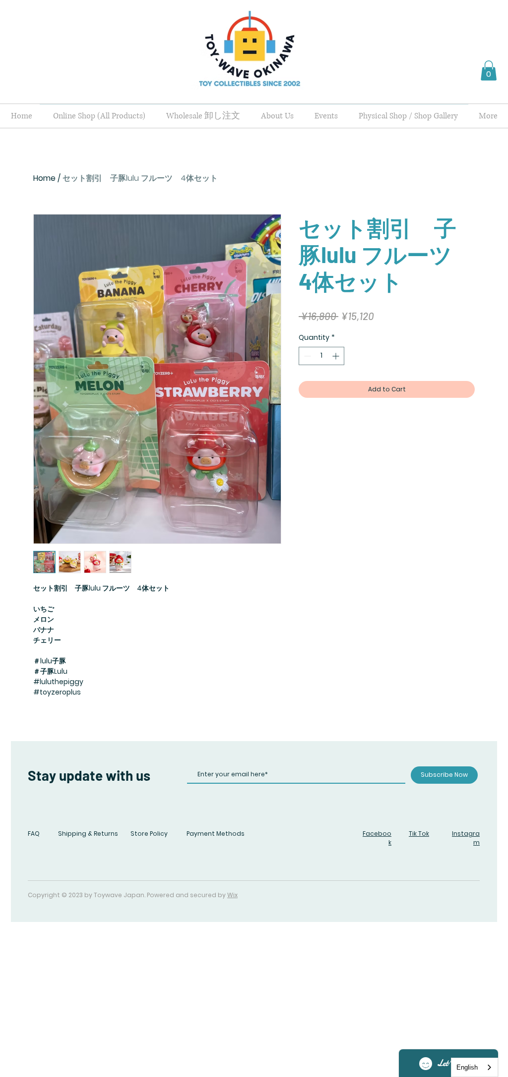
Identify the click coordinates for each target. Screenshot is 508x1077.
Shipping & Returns (88, 833)
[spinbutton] (321, 356)
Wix (232, 895)
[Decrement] (306, 356)
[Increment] (336, 356)
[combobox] (474, 1067)
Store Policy (149, 833)
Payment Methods (216, 833)
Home (44, 178)
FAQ (34, 833)
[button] (488, 70)
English (467, 1067)
